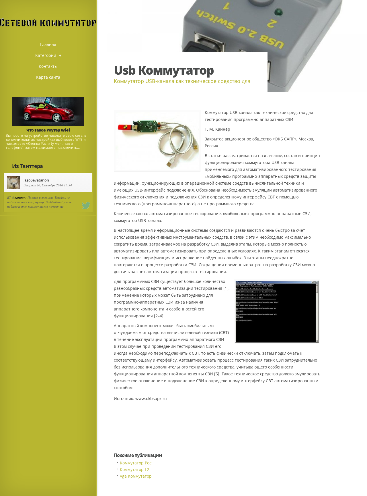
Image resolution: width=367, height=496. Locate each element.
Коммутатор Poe (136, 463)
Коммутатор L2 (134, 469)
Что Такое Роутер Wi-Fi (48, 130)
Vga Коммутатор (136, 476)
